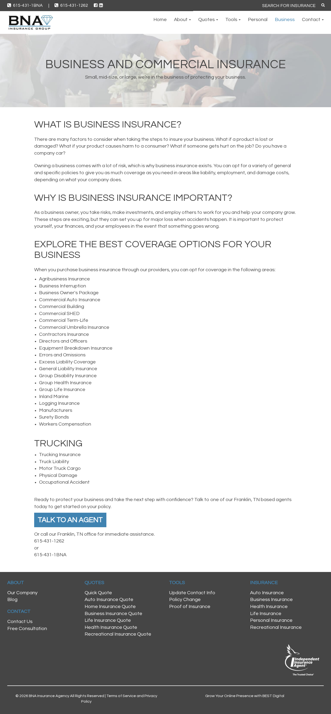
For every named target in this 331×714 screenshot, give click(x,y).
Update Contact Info (192, 592)
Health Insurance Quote (111, 627)
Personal (258, 19)
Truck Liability (54, 461)
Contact (311, 19)
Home (160, 19)
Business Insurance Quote (113, 613)
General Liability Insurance (68, 368)
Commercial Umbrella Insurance (74, 327)
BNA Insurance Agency (49, 696)
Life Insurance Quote (108, 620)
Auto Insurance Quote (109, 599)
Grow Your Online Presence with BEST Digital (244, 696)
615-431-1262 (74, 5)
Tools (231, 19)
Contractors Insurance (64, 334)
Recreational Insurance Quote (118, 634)
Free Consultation (27, 628)
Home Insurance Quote (110, 606)
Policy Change (185, 599)
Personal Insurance (271, 620)
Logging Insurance (59, 403)
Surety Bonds (54, 417)
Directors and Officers (63, 341)
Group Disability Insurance (68, 375)
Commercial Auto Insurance (69, 299)
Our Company (22, 592)
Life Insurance (265, 613)
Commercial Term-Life (63, 320)
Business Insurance (271, 599)
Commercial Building (61, 306)
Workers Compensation (65, 424)
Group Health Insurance (65, 382)
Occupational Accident (64, 482)
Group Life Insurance (62, 389)
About (181, 19)
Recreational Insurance (276, 627)
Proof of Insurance (189, 606)
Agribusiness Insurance (64, 279)
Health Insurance (269, 606)
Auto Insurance (267, 592)
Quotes (207, 19)
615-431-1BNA (30, 5)
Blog (12, 599)
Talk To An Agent (70, 520)
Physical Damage (58, 475)
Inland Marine (54, 396)
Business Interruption (62, 286)
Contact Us (19, 621)
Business (285, 19)
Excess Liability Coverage (67, 362)
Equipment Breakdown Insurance (75, 348)
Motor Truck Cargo (60, 468)
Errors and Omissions (62, 355)
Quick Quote (98, 592)
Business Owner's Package (69, 292)
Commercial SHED (59, 313)
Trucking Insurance (60, 454)
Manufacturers (55, 410)
